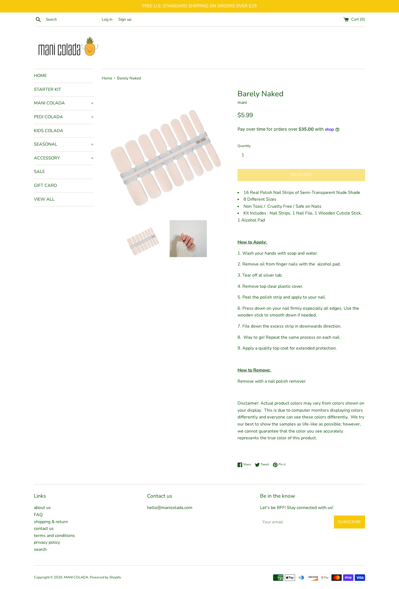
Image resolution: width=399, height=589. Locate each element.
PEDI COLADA (64, 117)
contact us (44, 529)
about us (42, 508)
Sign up (124, 19)
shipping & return (51, 522)
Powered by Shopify (105, 577)
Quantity (244, 145)
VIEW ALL (44, 199)
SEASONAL (64, 144)
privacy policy (47, 542)
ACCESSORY (64, 158)
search (40, 549)
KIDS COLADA (48, 131)
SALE (39, 172)
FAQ (38, 515)
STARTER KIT (47, 89)
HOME (40, 76)
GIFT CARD (45, 185)
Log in (107, 19)
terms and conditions (54, 536)
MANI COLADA (64, 103)
